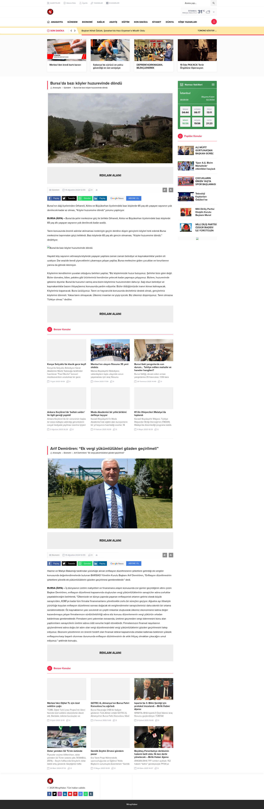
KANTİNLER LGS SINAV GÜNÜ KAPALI (101, 30)
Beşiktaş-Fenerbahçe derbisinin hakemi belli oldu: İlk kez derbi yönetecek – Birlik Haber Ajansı (151, 754)
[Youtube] (70, 794)
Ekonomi (67, 453)
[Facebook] (49, 794)
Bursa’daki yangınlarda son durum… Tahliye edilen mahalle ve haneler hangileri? (152, 367)
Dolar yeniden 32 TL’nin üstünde (64, 751)
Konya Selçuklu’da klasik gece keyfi (66, 364)
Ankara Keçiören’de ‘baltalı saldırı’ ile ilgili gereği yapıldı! (66, 414)
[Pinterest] (75, 794)
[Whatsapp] (86, 794)
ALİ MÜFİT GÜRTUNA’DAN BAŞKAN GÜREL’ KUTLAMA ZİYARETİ (204, 153)
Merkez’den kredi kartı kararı (65, 64)
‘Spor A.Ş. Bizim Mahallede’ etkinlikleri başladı (205, 165)
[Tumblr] (91, 794)
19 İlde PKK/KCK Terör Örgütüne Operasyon (192, 66)
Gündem (67, 88)
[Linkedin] (65, 794)
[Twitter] (54, 794)
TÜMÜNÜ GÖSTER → (207, 30)
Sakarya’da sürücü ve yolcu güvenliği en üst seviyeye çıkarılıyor (108, 67)
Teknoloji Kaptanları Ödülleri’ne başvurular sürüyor (205, 198)
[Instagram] (60, 794)
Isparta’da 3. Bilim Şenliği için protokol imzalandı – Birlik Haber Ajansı (152, 706)
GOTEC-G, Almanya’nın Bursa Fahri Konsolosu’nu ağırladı (110, 705)
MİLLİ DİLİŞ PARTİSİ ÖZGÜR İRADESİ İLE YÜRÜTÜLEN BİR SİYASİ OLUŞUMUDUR (206, 230)
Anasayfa (57, 88)
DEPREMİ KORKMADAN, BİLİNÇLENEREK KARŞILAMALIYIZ (150, 67)
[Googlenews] (80, 794)
